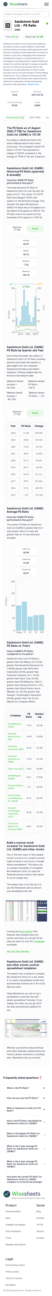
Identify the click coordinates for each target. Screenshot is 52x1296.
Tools (8, 1238)
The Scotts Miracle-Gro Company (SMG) (15, 826)
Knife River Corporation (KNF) (16, 747)
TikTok (39, 1224)
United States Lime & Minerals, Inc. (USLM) (15, 798)
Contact (40, 1238)
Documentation (13, 1211)
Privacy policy (12, 1271)
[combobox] (26, 14)
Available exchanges (15, 1224)
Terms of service (14, 1278)
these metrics (25, 931)
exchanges (39, 941)
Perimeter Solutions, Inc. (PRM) (14, 759)
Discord (40, 1231)
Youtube (40, 1218)
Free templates (13, 1231)
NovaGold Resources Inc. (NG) (14, 737)
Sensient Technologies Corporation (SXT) (14, 812)
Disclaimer (11, 1285)
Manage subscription (16, 1244)
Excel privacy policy (15, 1265)
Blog (38, 1211)
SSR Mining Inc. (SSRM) (14, 777)
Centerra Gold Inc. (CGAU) (16, 787)
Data (8, 1218)
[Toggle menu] (46, 4)
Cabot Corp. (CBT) (16, 769)
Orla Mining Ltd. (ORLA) (14, 725)
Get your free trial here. (18, 951)
